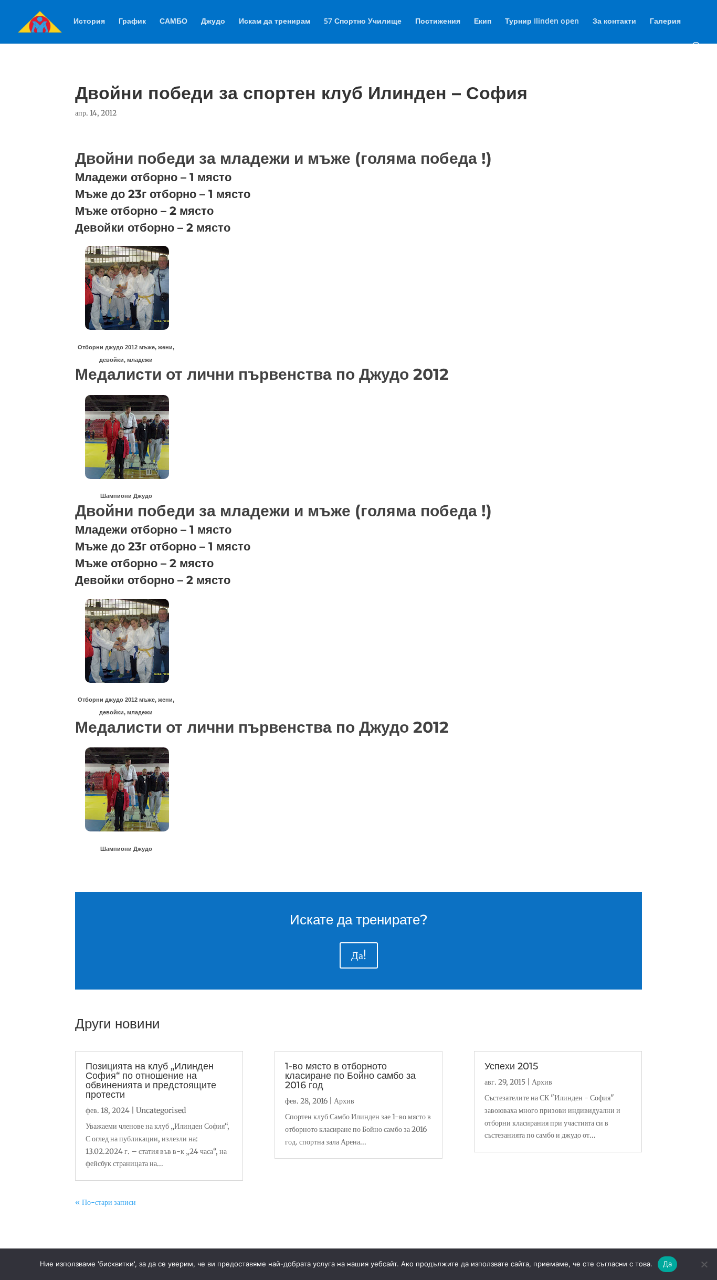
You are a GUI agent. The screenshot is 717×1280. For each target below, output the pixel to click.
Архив (344, 1101)
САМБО (173, 21)
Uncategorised (161, 1110)
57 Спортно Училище (363, 21)
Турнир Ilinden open (542, 21)
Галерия (665, 21)
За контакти (614, 21)
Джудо (213, 21)
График (132, 21)
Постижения (437, 21)
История (89, 21)
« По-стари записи (105, 1202)
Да (667, 1264)
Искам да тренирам (274, 21)
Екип (482, 21)
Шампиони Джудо (126, 496)
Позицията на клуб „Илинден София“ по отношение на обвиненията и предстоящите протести (151, 1080)
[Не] (704, 1264)
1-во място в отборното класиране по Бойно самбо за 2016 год (350, 1075)
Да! (358, 955)
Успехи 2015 (511, 1066)
